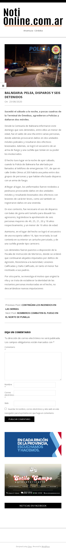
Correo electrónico (9, 395)
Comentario (9, 348)
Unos (30, 546)
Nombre (8, 385)
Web (7, 403)
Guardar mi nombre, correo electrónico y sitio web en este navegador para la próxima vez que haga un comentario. (32, 411)
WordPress (46, 546)
